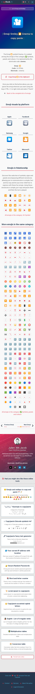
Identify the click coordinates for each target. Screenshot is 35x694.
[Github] (15, 467)
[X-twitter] (10, 467)
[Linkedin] (20, 467)
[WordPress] (24, 467)
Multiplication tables (17, 631)
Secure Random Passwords (17, 566)
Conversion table (17, 644)
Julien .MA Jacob (17, 447)
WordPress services (22, 463)
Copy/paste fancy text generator (17, 536)
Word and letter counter (17, 578)
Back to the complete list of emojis (19, 93)
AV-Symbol (17, 215)
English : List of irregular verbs (17, 619)
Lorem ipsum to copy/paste (17, 591)
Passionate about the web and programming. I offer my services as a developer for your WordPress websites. (17, 456)
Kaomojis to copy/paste (17, 507)
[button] (32, 2)
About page (10, 463)
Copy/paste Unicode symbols (17, 521)
